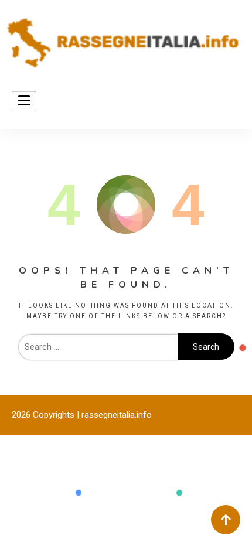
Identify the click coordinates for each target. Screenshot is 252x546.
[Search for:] (98, 347)
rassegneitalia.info (116, 414)
